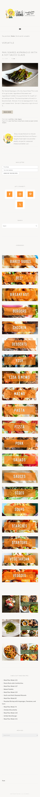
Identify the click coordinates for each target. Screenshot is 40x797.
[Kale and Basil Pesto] (11, 636)
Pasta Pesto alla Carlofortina (13, 683)
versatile (4, 122)
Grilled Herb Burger (10, 716)
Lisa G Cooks (20, 14)
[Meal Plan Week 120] (29, 636)
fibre (13, 121)
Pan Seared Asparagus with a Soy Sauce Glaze (19, 53)
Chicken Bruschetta (10, 710)
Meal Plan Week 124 (11, 713)
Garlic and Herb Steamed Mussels (15, 695)
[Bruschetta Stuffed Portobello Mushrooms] (11, 612)
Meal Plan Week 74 (10, 707)
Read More (7, 112)
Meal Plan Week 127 (11, 686)
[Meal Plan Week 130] (29, 660)
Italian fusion (21, 121)
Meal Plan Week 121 (11, 680)
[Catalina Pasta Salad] (11, 660)
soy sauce (31, 121)
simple (26, 121)
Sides (16, 119)
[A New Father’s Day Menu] (29, 612)
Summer (36, 121)
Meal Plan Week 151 (11, 719)
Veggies (20, 119)
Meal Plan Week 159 (11, 692)
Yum (3, 780)
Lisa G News (11, 119)
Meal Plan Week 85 (10, 698)
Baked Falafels (8, 689)
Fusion (16, 121)
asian (10, 121)
